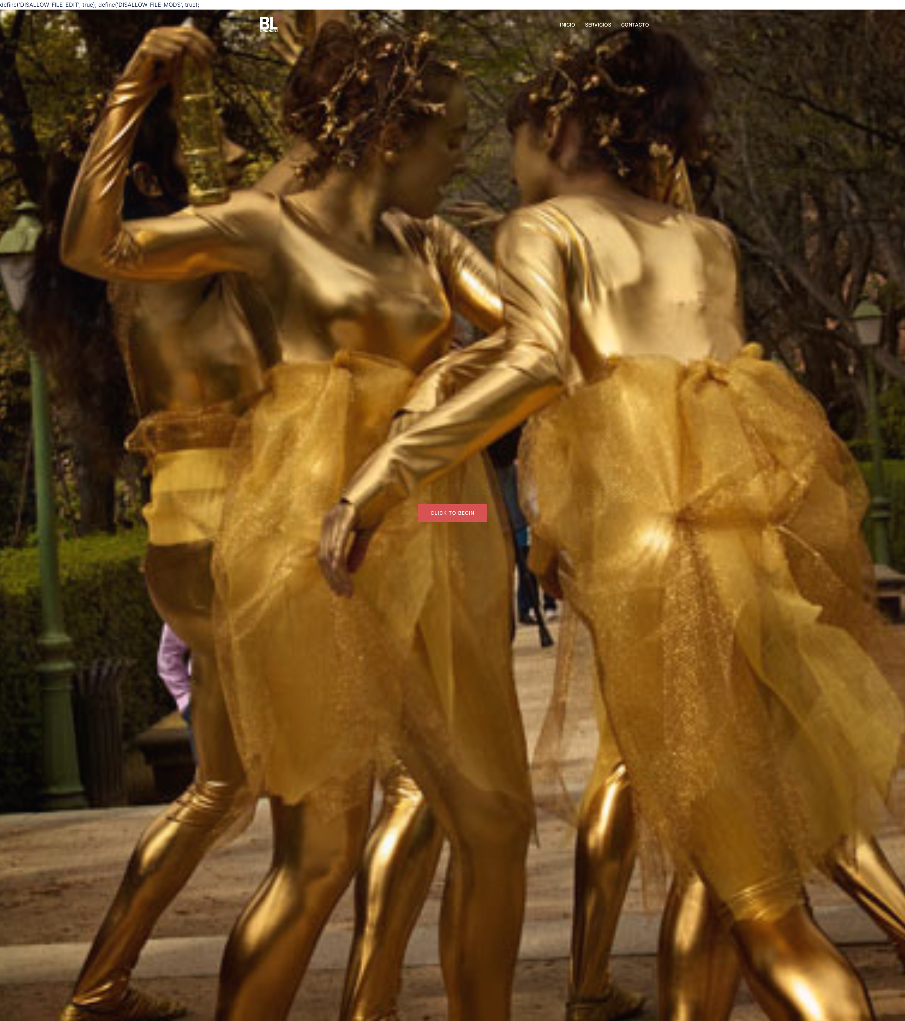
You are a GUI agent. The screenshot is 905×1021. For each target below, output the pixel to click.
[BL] (268, 24)
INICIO (567, 25)
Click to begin (452, 551)
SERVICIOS (598, 25)
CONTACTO (635, 25)
